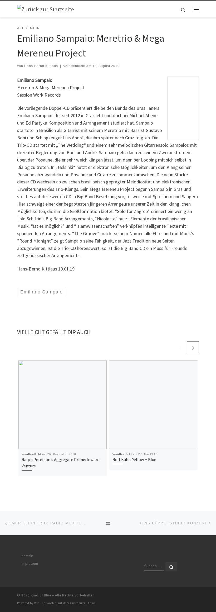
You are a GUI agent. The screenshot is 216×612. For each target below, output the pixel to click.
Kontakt (27, 556)
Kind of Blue (41, 595)
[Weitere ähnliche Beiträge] (193, 347)
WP (36, 603)
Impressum (30, 563)
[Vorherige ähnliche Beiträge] (180, 347)
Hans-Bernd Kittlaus (41, 66)
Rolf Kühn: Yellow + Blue (134, 459)
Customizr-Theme (83, 603)
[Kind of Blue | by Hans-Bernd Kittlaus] (45, 9)
